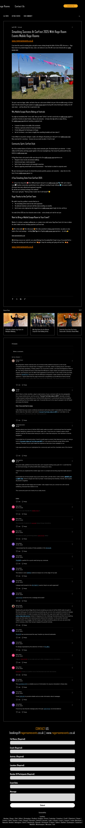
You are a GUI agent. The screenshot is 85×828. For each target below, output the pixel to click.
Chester (78, 818)
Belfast (21, 818)
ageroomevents (61, 733)
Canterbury (60, 818)
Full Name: (17, 739)
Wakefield (32, 824)
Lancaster (44, 820)
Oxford (24, 822)
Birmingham (27, 818)
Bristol (46, 818)
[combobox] (42, 760)
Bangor (12, 818)
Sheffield (63, 822)
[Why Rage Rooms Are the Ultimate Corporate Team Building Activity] (43, 320)
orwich (12, 822)
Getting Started (16, 16)
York (54, 824)
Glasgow (25, 820)
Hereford (38, 820)
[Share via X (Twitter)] (16, 299)
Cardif (66, 818)
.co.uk (72, 733)
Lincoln (61, 820)
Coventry (4, 820)
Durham (15, 820)
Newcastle (5, 822)
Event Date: (14, 783)
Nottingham (18, 822)
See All (80, 310)
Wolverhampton (40, 824)
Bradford (34, 818)
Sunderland (78, 822)
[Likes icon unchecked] (17, 385)
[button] (79, 16)
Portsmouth (45, 822)
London (72, 820)
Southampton (70, 822)
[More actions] (72, 27)
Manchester (78, 820)
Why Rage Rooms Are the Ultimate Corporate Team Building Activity (41, 330)
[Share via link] (25, 299)
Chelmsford (72, 818)
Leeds (50, 820)
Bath (16, 818)
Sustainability (42, 812)
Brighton (40, 818)
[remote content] (42, 271)
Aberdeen (5, 818)
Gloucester (32, 820)
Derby (10, 820)
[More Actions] (72, 361)
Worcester (48, 824)
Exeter (20, 820)
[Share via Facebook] (12, 299)
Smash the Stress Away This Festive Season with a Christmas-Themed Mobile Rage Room (69, 330)
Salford (58, 822)
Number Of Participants (22, 774)
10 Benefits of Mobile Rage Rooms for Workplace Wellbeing (14, 330)
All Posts (5, 16)
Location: (17, 765)
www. (49, 733)
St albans (51, 822)
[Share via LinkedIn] (20, 299)
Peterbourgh (30, 822)
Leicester (55, 820)
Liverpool (66, 820)
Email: (16, 748)
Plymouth (37, 822)
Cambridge (52, 818)
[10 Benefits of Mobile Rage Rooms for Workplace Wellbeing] (16, 320)
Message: (13, 791)
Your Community (28, 16)
